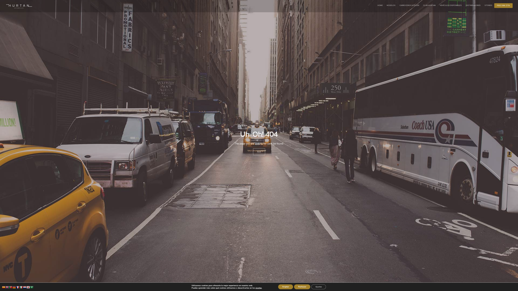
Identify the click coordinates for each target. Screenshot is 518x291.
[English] (7, 287)
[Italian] (21, 287)
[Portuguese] (11, 287)
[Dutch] (25, 287)
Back (259, 152)
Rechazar (302, 286)
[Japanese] (28, 287)
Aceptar (285, 286)
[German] (14, 287)
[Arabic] (32, 287)
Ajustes (318, 286)
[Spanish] (4, 287)
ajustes (258, 288)
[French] (18, 287)
